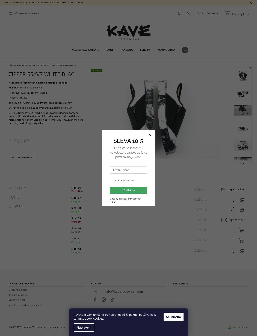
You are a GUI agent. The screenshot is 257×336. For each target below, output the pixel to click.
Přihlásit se (128, 190)
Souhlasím (173, 317)
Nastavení (84, 327)
